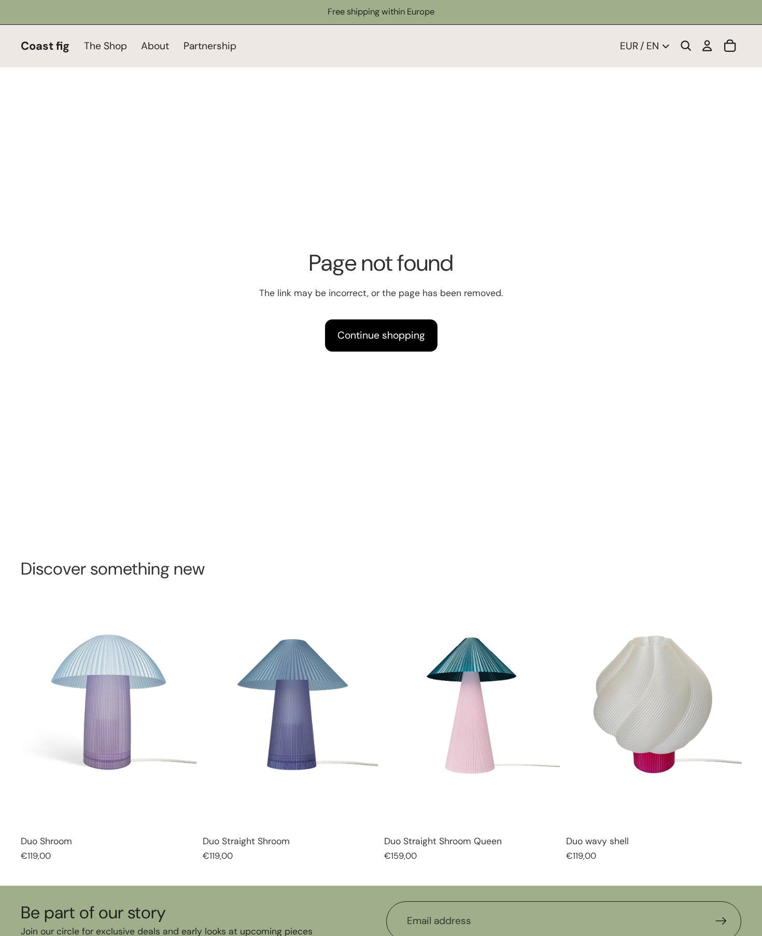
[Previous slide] (42, 713)
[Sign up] (721, 921)
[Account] (707, 46)
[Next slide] (174, 713)
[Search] (685, 46)
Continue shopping (381, 335)
